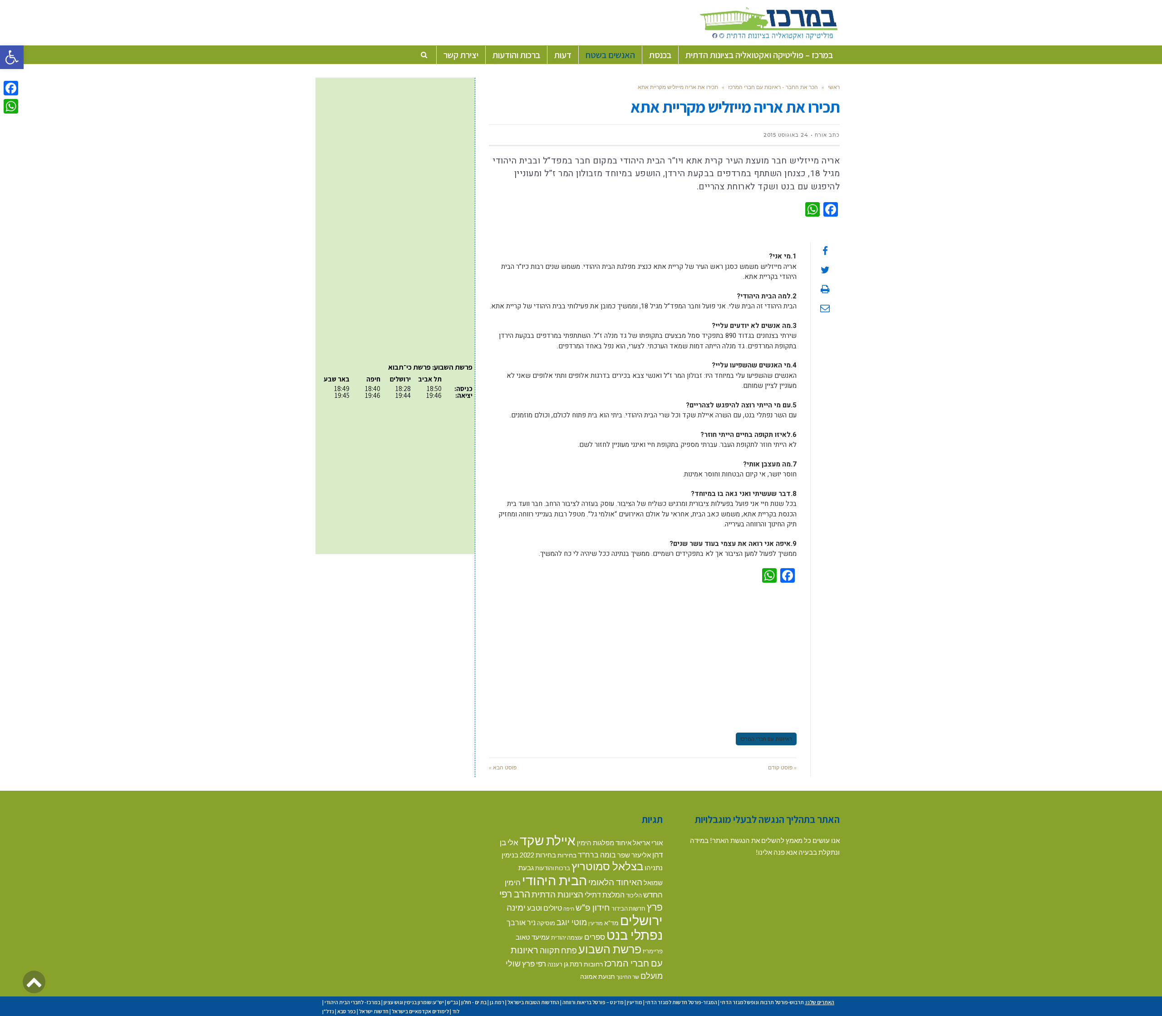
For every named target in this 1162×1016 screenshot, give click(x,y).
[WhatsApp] (11, 106)
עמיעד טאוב (533, 937)
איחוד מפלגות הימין (604, 843)
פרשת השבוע (609, 949)
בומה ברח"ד (597, 854)
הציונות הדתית (557, 894)
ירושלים (641, 920)
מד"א (611, 923)
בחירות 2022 (538, 855)
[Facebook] (11, 88)
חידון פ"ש (593, 907)
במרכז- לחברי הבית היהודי (352, 1002)
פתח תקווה (558, 950)
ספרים (594, 937)
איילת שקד (548, 840)
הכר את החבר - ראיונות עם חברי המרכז (773, 87)
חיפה (568, 909)
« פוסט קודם (782, 767)
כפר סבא (346, 1011)
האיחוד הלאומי (615, 882)
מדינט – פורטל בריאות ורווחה (593, 1002)
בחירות (566, 855)
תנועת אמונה (597, 976)
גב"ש (452, 1002)
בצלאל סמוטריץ (607, 866)
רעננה (554, 964)
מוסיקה (546, 923)
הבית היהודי (554, 880)
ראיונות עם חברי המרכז (766, 739)
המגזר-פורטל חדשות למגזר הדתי (681, 1002)
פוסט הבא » (503, 767)
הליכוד (634, 895)
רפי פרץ (534, 963)
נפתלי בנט (634, 934)
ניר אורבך (521, 922)
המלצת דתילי (605, 894)
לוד (455, 1011)
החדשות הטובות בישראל (533, 1002)
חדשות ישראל (374, 1011)
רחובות (593, 964)
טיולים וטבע (544, 907)
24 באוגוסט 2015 (785, 135)
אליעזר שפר (634, 855)
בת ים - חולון (474, 1002)
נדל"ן (328, 1011)
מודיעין (595, 923)
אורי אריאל (648, 842)
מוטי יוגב (571, 922)
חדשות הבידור (628, 908)
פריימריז (653, 951)
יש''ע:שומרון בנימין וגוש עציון (414, 1002)
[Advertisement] (643, 656)
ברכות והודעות (552, 868)
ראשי (834, 87)
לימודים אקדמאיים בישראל (420, 1011)
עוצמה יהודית (567, 937)
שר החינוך (627, 976)
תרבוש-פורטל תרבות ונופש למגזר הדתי (762, 1002)
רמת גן (573, 964)
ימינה (516, 907)
